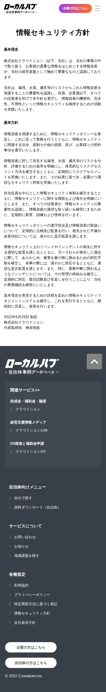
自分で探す (23, 498)
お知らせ (21, 546)
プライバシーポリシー (32, 595)
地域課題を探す (26, 555)
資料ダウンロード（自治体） (37, 507)
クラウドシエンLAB (31, 430)
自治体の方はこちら (31, 663)
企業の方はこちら (75, 8)
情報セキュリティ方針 (32, 613)
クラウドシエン (28, 409)
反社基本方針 (25, 622)
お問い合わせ (25, 537)
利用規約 (21, 585)
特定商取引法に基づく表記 (35, 604)
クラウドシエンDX (30, 451)
